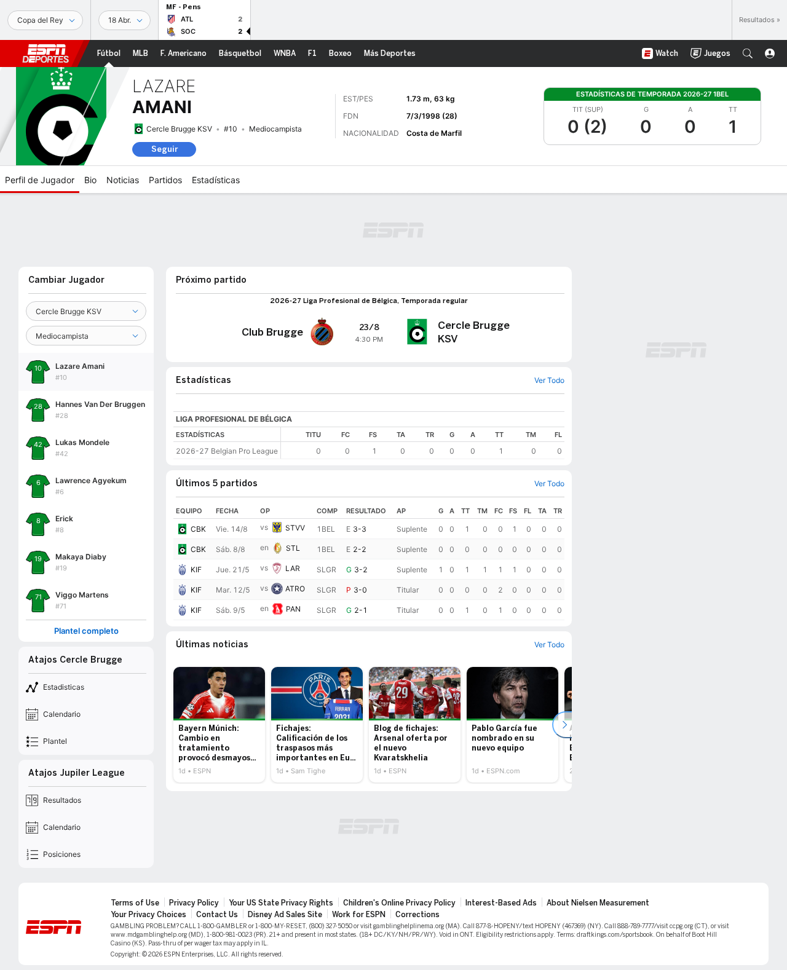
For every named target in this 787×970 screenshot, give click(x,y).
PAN (293, 608)
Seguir (164, 149)
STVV (295, 527)
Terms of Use (135, 903)
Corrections (417, 914)
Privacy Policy (194, 903)
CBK (198, 529)
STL (293, 548)
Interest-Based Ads (501, 903)
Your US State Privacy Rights (281, 903)
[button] (748, 53)
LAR (292, 568)
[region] (422, 443)
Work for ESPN (359, 914)
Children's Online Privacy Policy (399, 903)
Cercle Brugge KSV (179, 128)
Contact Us (217, 914)
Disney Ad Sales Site (285, 914)
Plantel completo (86, 631)
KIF (196, 569)
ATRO (295, 588)
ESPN (45, 53)
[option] (219, 725)
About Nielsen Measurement (598, 903)
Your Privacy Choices (148, 914)
